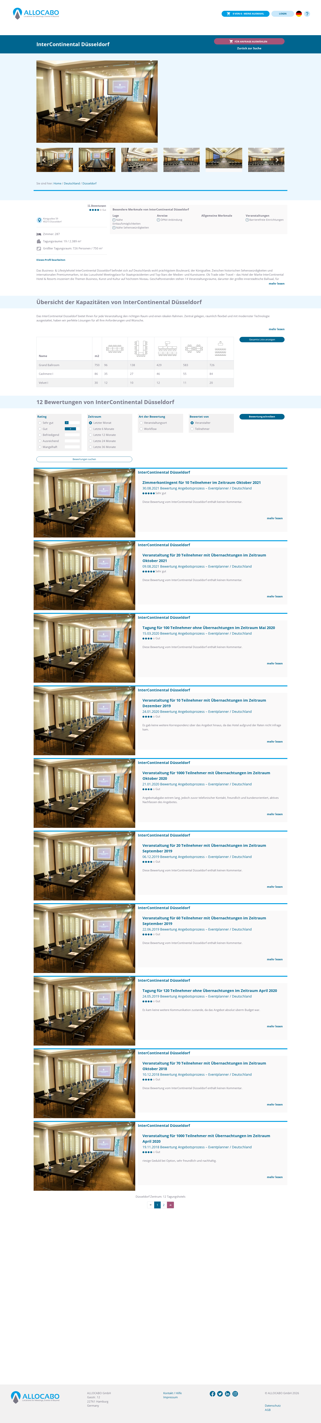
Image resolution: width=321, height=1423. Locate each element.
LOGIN (283, 13)
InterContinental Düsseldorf (164, 472)
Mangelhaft (50, 447)
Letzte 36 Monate (104, 447)
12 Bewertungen (96, 205)
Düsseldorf (89, 183)
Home (57, 183)
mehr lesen (277, 283)
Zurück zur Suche (249, 48)
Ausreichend (51, 441)
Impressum (170, 1397)
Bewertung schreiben (262, 416)
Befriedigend (51, 435)
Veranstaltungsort (155, 423)
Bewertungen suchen (84, 459)
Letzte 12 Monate (104, 435)
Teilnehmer (202, 429)
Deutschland (72, 183)
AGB (268, 1410)
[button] (43, 160)
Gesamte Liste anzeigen (262, 339)
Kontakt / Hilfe (172, 1393)
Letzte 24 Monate (104, 441)
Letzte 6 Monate (103, 429)
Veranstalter (202, 423)
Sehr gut (48, 423)
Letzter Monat (102, 423)
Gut (45, 429)
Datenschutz (273, 1405)
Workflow (150, 429)
